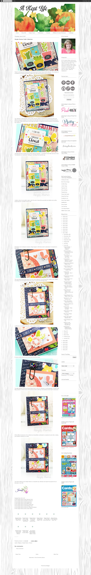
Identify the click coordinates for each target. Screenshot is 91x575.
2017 (64, 232)
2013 (64, 346)
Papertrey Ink (64, 188)
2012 (64, 347)
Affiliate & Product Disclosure (59, 32)
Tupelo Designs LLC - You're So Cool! (68, 266)
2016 (64, 340)
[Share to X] (34, 541)
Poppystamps (64, 192)
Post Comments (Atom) (40, 557)
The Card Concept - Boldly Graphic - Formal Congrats (68, 283)
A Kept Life (26, 8)
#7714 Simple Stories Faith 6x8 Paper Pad (24, 505)
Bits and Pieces (54, 119)
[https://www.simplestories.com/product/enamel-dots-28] (33, 514)
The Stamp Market (65, 208)
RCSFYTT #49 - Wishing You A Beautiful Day (67, 323)
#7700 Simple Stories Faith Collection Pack (24, 499)
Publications (40, 32)
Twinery (30, 542)
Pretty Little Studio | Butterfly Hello (68, 317)
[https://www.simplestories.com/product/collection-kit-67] (18, 514)
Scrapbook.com (64, 198)
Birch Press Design (65, 181)
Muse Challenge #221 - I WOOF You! (68, 269)
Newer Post (18, 554)
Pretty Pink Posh (64, 196)
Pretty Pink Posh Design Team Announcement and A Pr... (68, 291)
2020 (64, 227)
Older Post (56, 554)
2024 (64, 220)
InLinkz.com (16, 536)
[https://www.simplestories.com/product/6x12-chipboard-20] (18, 527)
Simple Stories (41, 72)
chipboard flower (36, 325)
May (65, 331)
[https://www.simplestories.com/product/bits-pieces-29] (25, 514)
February (66, 336)
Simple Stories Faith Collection (68, 311)
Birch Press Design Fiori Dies (68, 314)
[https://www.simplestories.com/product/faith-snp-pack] (40, 514)
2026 (64, 216)
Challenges (71, 32)
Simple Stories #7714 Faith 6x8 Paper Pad (53, 519)
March (65, 334)
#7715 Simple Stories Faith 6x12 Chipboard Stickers (26, 507)
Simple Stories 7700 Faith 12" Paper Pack (18, 519)
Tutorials (48, 32)
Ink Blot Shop (64, 183)
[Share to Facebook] (35, 541)
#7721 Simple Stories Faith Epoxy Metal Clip (24, 504)
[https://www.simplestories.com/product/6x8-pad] (54, 514)
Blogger (48, 565)
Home (17, 32)
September (66, 239)
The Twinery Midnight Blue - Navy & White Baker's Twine (32, 532)
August (65, 241)
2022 (64, 223)
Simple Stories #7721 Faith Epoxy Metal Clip (46, 519)
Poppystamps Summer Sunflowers (68, 276)
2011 (64, 349)
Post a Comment (19, 548)
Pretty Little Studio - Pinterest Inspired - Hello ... (68, 287)
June (65, 245)
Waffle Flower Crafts (65, 210)
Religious (20, 542)
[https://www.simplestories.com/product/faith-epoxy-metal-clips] (47, 514)
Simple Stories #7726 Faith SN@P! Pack (40, 519)
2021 (64, 225)
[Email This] (31, 541)
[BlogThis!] (33, 541)
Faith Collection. (48, 72)
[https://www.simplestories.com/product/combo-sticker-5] (25, 527)
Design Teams (32, 32)
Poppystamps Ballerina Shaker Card (68, 263)
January (66, 338)
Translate (71, 375)
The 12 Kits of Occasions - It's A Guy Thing (68, 256)
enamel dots (30, 357)
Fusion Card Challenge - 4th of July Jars (68, 273)
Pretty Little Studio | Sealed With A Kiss (68, 301)
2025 (64, 218)
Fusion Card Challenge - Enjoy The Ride (68, 308)
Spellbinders (64, 202)
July (65, 243)
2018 (64, 230)
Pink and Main (64, 190)
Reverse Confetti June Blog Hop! (68, 304)
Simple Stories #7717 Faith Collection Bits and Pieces (25, 520)
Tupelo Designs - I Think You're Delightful (67, 248)
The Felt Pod (64, 206)
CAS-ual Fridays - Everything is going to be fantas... (68, 252)
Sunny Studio (64, 204)
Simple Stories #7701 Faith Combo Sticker (25, 531)
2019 (64, 229)
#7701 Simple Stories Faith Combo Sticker (23, 508)
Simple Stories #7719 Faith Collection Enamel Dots (33, 520)
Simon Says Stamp (65, 200)
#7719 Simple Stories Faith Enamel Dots (23, 502)
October (66, 238)
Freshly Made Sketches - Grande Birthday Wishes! (68, 260)
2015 (64, 342)
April (65, 332)
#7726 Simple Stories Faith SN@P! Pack (23, 503)
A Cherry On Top (64, 179)
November (66, 236)
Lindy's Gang (64, 186)
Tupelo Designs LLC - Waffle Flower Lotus (68, 295)
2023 (64, 221)
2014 (64, 344)
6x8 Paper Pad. (44, 280)
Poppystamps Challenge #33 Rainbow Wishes (68, 327)
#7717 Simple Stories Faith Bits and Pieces (24, 500)
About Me (24, 32)
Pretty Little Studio (65, 194)
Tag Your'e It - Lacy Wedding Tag (68, 298)
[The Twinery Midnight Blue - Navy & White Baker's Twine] (33, 527)
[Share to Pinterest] (36, 541)
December (66, 234)
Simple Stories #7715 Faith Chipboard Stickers (18, 532)
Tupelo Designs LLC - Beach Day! (68, 279)
